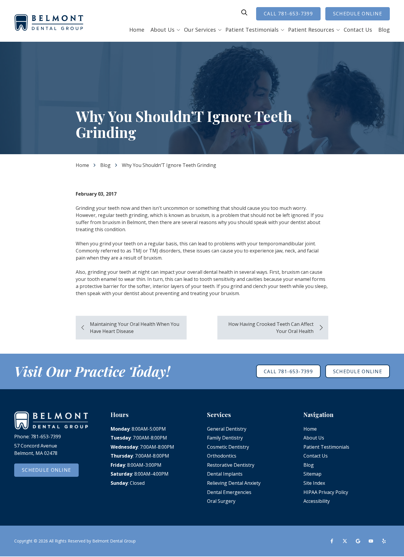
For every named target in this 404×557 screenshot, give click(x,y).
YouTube (371, 541)
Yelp (384, 541)
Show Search (244, 12)
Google (358, 541)
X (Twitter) (345, 541)
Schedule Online (357, 13)
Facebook (332, 541)
